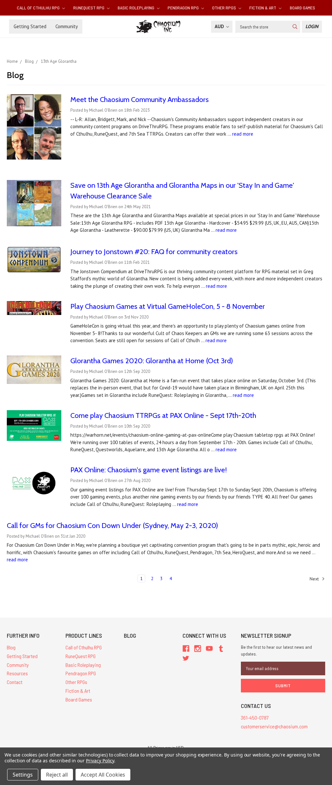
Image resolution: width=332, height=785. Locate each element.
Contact (14, 682)
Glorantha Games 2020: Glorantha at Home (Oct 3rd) (151, 360)
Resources (17, 673)
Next (315, 579)
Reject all (57, 774)
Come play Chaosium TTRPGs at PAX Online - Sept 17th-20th (163, 415)
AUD (220, 26)
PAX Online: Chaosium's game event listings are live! (148, 469)
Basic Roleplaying (136, 7)
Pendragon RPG (184, 7)
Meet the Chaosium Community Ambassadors (139, 99)
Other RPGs (224, 7)
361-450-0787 (255, 717)
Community (66, 26)
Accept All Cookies (103, 774)
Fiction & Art (263, 7)
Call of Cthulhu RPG (39, 7)
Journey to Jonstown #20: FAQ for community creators (154, 251)
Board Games (302, 7)
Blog (11, 647)
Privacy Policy (100, 760)
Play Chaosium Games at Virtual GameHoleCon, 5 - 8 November (167, 306)
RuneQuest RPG (89, 7)
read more (242, 134)
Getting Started (30, 26)
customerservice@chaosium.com (274, 726)
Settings (23, 774)
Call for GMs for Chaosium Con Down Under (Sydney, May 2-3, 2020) (112, 525)
